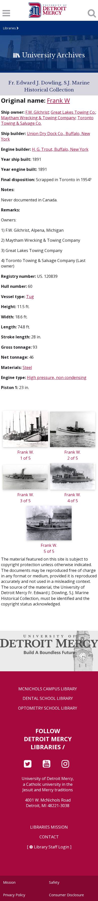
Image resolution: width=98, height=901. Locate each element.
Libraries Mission (49, 827)
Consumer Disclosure (66, 894)
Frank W (58, 100)
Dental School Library (48, 698)
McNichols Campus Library (47, 689)
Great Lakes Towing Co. (73, 112)
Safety (54, 882)
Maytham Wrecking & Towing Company (38, 117)
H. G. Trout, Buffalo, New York (60, 149)
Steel (27, 367)
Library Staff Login (51, 847)
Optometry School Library (47, 708)
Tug (30, 296)
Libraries (9, 28)
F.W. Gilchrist (37, 112)
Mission (9, 882)
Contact (49, 837)
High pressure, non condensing (56, 377)
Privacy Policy (14, 894)
